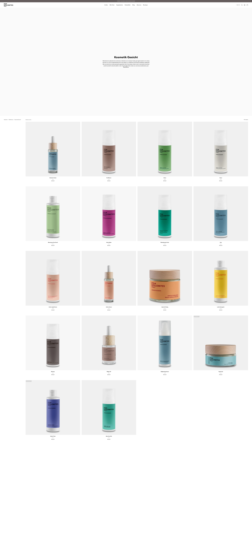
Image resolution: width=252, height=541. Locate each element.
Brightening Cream (165, 371)
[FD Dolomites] (8, 5)
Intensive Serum (52, 177)
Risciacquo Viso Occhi (53, 242)
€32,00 (220, 180)
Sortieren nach (28, 119)
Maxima (53, 371)
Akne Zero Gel (109, 436)
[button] (241, 5)
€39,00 (164, 180)
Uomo (221, 177)
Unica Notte (108, 242)
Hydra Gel (221, 371)
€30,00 (164, 374)
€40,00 (220, 374)
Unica (165, 177)
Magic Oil (109, 371)
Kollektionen (11, 119)
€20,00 (52, 245)
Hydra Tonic (53, 436)
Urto (221, 242)
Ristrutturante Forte (165, 242)
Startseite (5, 119)
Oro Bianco (108, 177)
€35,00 (52, 180)
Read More (126, 67)
